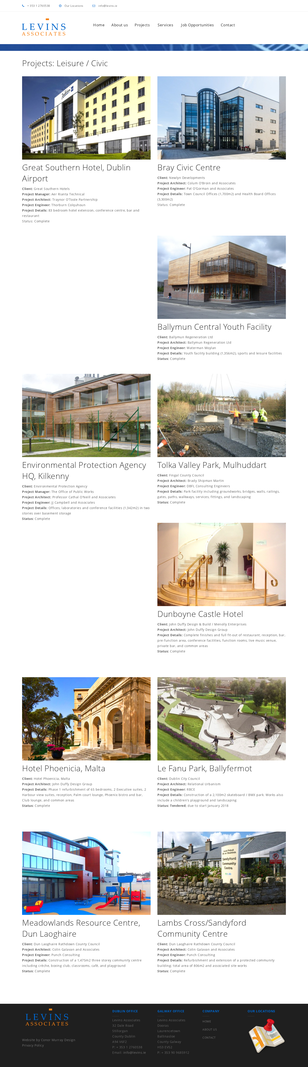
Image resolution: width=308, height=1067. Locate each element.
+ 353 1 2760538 (38, 6)
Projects (142, 24)
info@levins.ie (107, 6)
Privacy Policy (33, 1045)
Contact (228, 24)
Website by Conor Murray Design (48, 1040)
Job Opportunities (197, 24)
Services (165, 24)
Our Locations (73, 6)
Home (99, 24)
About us (119, 24)
